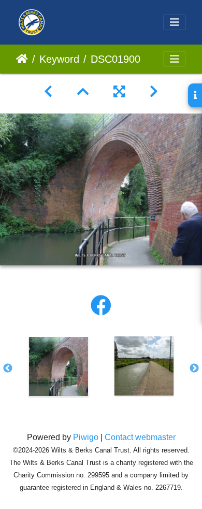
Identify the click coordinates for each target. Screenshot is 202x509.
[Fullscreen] (119, 91)
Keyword (59, 59)
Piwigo (85, 437)
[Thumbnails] (83, 91)
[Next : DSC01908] (153, 91)
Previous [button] (8, 368)
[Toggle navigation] (174, 22)
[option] (58, 366)
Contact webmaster (140, 437)
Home (22, 59)
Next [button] (194, 368)
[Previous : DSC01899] (48, 91)
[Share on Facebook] (101, 305)
